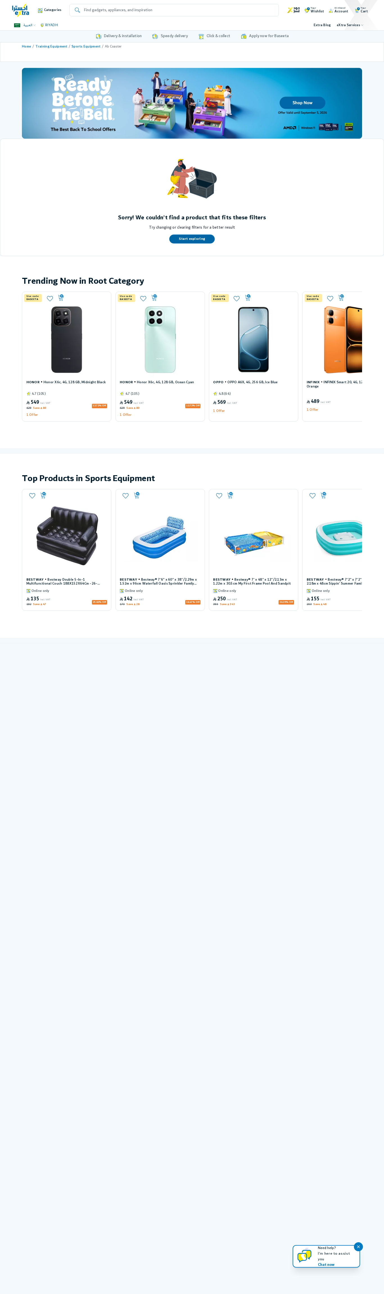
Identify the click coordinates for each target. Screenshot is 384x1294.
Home (26, 46)
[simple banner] (20, 10)
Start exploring (192, 239)
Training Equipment (51, 46)
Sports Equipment (86, 46)
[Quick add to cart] (82, 298)
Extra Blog (322, 25)
